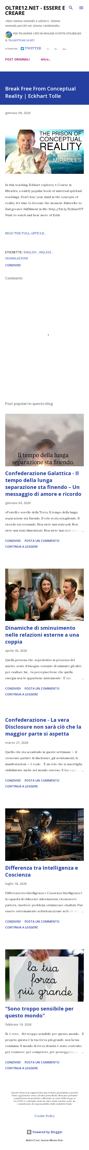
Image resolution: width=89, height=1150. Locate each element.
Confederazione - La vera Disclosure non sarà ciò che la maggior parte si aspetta (43, 726)
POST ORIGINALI (17, 59)
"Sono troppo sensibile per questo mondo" (39, 1012)
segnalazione (16, 258)
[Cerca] (70, 7)
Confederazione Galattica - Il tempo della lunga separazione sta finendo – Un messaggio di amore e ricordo (43, 483)
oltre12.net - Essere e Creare (35, 10)
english (30, 252)
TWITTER (32, 48)
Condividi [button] (13, 265)
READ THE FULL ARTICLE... (25, 233)
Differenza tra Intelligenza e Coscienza (41, 871)
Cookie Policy (44, 1116)
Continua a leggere (21, 546)
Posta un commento (42, 541)
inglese (45, 252)
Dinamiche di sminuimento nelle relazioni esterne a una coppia (42, 634)
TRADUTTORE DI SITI (21, 40)
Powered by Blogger (47, 1132)
